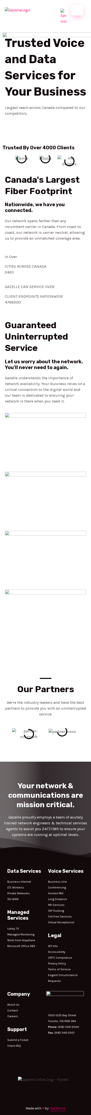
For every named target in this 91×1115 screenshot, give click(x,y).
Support (17, 1029)
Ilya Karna (58, 1108)
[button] (4, 161)
